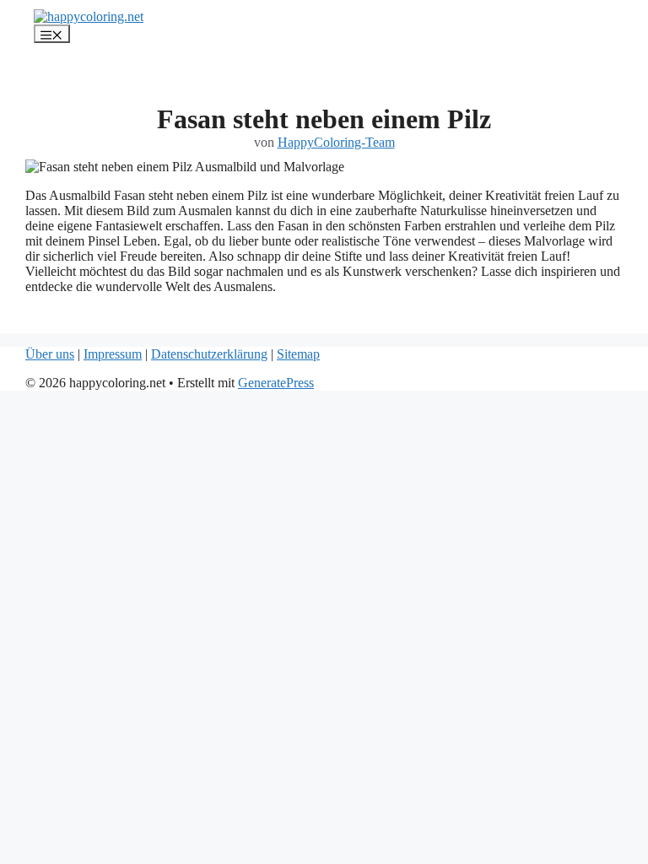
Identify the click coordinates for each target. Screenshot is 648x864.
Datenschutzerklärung (209, 354)
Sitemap (298, 354)
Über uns (49, 354)
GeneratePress (276, 382)
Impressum (113, 354)
